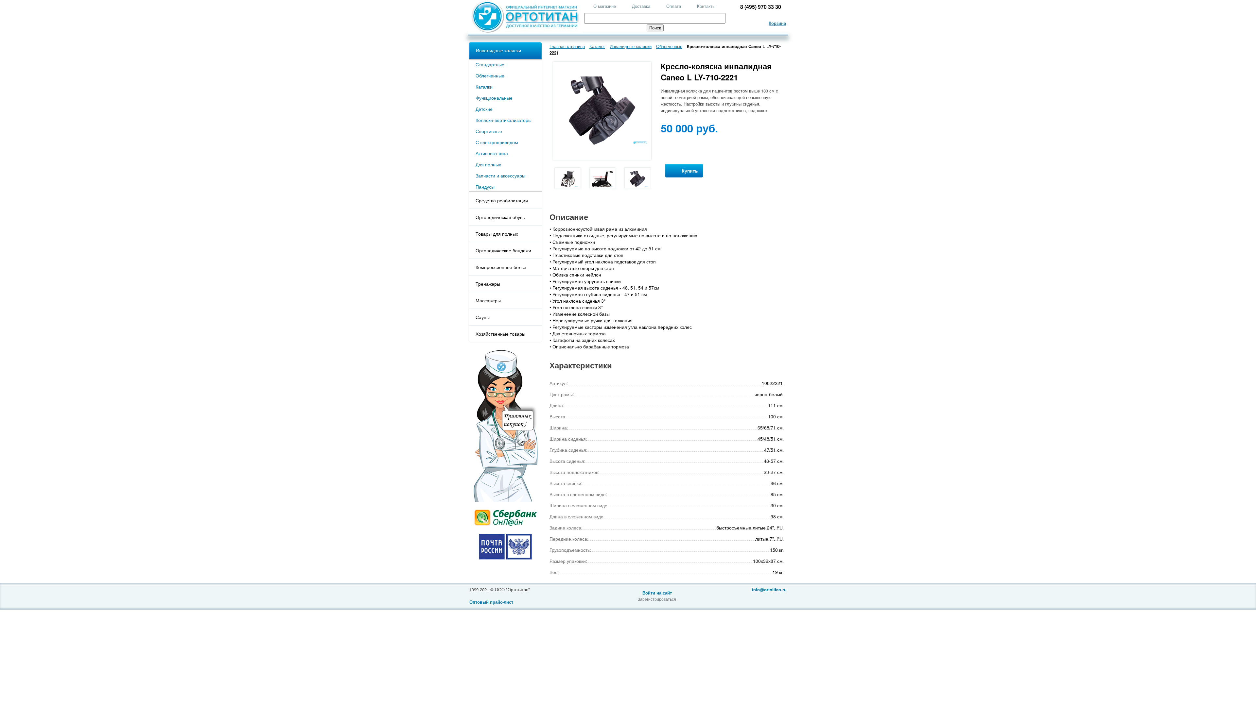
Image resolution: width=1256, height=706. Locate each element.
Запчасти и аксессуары (500, 175)
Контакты (706, 6)
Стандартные (490, 64)
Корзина (777, 23)
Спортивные (489, 131)
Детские (484, 109)
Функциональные (494, 97)
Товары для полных (497, 233)
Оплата (673, 6)
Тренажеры (488, 283)
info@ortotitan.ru (769, 589)
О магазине (604, 6)
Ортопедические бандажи (503, 250)
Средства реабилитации (502, 200)
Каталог (597, 46)
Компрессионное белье (501, 267)
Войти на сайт (657, 593)
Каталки (484, 86)
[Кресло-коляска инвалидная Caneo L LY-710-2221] (567, 178)
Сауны (483, 317)
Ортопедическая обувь (500, 217)
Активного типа (492, 153)
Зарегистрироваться (657, 599)
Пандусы (485, 186)
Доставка (641, 6)
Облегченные (490, 75)
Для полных (488, 164)
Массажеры (488, 300)
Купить (689, 170)
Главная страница (567, 46)
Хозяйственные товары (500, 333)
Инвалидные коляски (498, 50)
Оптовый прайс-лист (491, 602)
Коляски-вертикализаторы (504, 120)
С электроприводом (497, 142)
